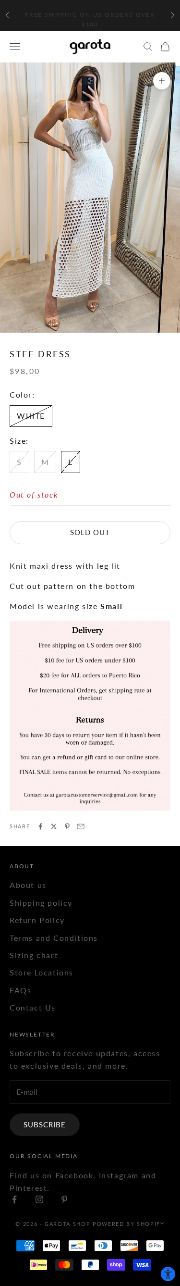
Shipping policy (41, 902)
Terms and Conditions (54, 937)
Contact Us (33, 1007)
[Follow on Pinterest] (64, 1199)
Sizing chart (34, 955)
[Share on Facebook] (40, 826)
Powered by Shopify (129, 1224)
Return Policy (37, 919)
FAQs (20, 990)
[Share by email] (80, 826)
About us (28, 884)
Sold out (90, 532)
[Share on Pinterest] (67, 826)
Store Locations (41, 972)
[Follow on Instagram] (39, 1199)
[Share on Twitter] (54, 826)
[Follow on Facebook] (14, 1199)
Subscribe (45, 1124)
